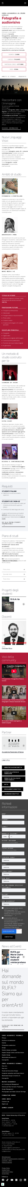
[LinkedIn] (25, 1180)
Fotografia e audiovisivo (8, 1045)
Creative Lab (5, 1101)
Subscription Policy (7, 1172)
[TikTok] (7, 1180)
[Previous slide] (4, 604)
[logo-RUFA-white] (2, 3)
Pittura (4, 1038)
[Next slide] (23, 604)
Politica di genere (7, 1162)
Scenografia (5, 1060)
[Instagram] (21, 1180)
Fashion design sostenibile (9, 1050)
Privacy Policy (10, 910)
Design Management (7, 1089)
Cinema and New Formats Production (12, 1087)
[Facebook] (3, 1180)
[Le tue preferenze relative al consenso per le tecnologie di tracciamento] (2, 1184)
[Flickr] (16, 1180)
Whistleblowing (6, 1157)
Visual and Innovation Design (10, 1071)
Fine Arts (4, 1066)
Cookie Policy (6, 1170)
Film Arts (4, 1068)
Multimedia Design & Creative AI (11, 1075)
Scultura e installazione (8, 1040)
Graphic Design (6, 1055)
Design (4, 1047)
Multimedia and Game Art (9, 1057)
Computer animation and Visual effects (13, 1073)
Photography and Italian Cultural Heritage (14, 1091)
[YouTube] (12, 1180)
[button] (25, 3)
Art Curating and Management (10, 1084)
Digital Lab (5, 1104)
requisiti (22, 76)
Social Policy (5, 1173)
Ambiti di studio (9, 76)
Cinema (4, 1043)
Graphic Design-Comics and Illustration (13, 1052)
